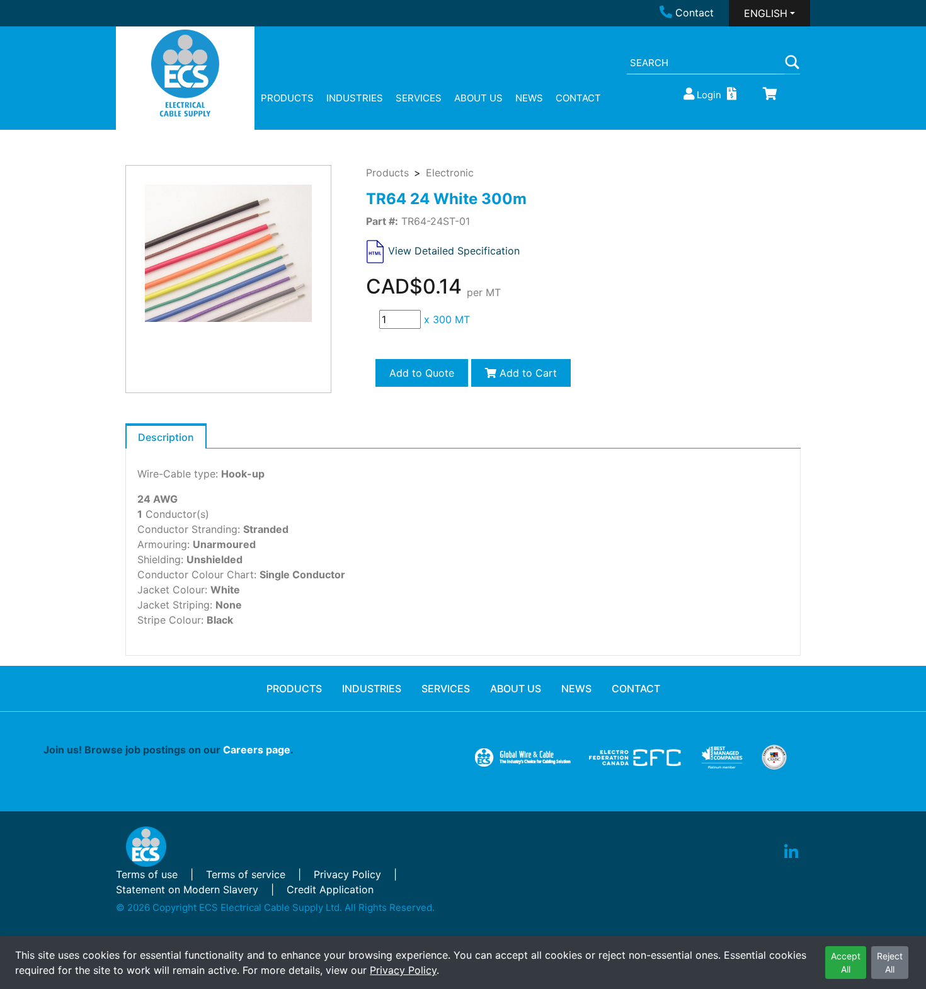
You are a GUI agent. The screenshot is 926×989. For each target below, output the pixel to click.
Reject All (890, 963)
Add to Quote (421, 373)
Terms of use (147, 874)
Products (387, 172)
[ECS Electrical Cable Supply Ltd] (185, 73)
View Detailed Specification (454, 250)
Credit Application (330, 889)
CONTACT (578, 98)
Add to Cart (526, 373)
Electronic (450, 172)
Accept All (845, 963)
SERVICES (419, 98)
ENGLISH (765, 13)
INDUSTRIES (354, 98)
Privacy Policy (403, 970)
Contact (694, 12)
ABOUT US (478, 98)
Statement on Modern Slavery (187, 889)
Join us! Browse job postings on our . (168, 749)
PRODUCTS (287, 98)
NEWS (529, 98)
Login (709, 95)
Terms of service (245, 874)
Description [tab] (166, 437)
